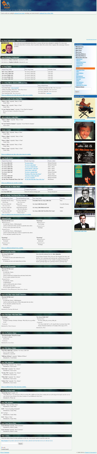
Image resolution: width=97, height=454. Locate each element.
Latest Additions (79, 73)
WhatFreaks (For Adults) (81, 85)
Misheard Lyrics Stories (8, 252)
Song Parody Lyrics (7, 158)
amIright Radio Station (81, 62)
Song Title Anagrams (7, 362)
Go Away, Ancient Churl (31, 172)
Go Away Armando (30, 177)
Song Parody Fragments (8, 266)
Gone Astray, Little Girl (31, 170)
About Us (78, 60)
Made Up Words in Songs (8, 333)
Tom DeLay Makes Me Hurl (32, 175)
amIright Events (79, 63)
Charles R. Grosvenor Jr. (91, 452)
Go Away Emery (29, 163)
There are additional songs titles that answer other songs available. (17, 95)
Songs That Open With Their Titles (11, 314)
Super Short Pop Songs (8, 390)
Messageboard (79, 76)
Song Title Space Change (8, 348)
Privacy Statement (4, 452)
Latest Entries (79, 59)
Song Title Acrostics (7, 402)
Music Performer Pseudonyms (10, 57)
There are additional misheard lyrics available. (12, 248)
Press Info (78, 79)
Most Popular (4, 440)
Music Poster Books (80, 77)
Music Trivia (79, 50)
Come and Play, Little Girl (31, 168)
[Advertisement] (48, 26)
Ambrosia (49, 93)
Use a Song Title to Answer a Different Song (14, 83)
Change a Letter (6, 130)
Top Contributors (80, 82)
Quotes (77, 80)
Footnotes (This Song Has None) (33, 174)
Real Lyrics (78, 52)
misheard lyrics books (19, 13)
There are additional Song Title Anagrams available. (13, 386)
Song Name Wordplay (81, 55)
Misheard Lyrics (6, 218)
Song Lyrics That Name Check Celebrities (13, 294)
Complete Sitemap (80, 86)
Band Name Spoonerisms (8, 423)
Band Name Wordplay (81, 54)
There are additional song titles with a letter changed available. (16, 154)
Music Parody (79, 48)
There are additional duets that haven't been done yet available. (16, 214)
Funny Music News (80, 70)
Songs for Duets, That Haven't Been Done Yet (14, 195)
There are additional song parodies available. (12, 183)
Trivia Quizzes (79, 83)
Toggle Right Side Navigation (91, 39)
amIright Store (79, 65)
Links (77, 74)
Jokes (77, 71)
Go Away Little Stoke (30, 165)
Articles (78, 66)
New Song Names (6, 67)
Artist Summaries (80, 68)
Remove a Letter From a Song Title (11, 99)
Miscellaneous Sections (81, 57)
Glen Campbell (15, 88)
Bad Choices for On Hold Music (10, 187)
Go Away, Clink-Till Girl (31, 166)
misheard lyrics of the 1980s (46, 13)
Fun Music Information (8, 41)
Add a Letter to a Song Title (9, 117)
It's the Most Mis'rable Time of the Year (34, 179)
